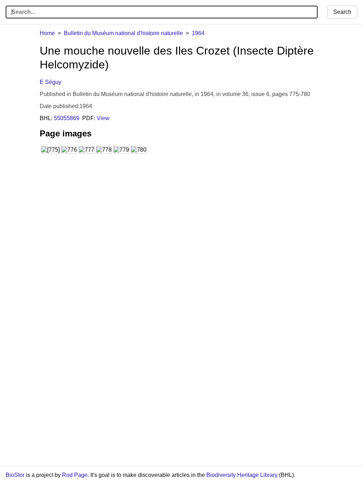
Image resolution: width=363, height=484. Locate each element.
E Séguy (50, 82)
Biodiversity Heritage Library (242, 475)
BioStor (15, 475)
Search (342, 12)
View (103, 118)
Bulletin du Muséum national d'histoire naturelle (123, 33)
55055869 (66, 118)
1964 (198, 33)
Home (47, 33)
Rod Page (75, 475)
